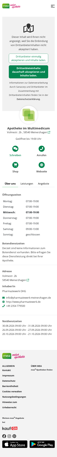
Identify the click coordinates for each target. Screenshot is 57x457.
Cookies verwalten (12, 391)
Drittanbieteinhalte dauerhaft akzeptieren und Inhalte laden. (28, 72)
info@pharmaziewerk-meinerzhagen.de (28, 297)
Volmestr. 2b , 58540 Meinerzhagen (27, 132)
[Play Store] (42, 444)
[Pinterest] (14, 436)
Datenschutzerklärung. (28, 99)
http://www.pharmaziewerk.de (23, 301)
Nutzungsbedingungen (14, 396)
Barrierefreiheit (10, 386)
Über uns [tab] (10, 183)
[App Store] (14, 444)
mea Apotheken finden (42, 369)
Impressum (8, 375)
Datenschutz (8, 380)
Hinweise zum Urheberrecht (9, 405)
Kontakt (6, 370)
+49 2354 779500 (15, 306)
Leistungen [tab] (27, 183)
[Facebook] (4, 436)
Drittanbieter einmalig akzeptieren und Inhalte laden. (28, 58)
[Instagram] (9, 436)
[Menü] (52, 6)
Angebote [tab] (43, 183)
